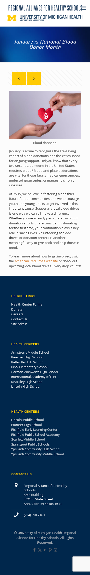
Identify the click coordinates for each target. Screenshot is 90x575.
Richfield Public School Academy (35, 434)
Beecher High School (26, 357)
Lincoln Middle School (27, 419)
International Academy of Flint (33, 376)
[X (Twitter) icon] (40, 549)
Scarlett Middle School (28, 439)
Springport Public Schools (30, 444)
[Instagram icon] (56, 549)
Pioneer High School (26, 424)
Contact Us (19, 319)
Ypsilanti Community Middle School (37, 454)
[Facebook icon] (34, 549)
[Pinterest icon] (50, 549)
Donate (16, 309)
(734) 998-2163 (34, 515)
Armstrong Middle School (30, 352)
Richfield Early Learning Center (34, 429)
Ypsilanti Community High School (35, 449)
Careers (17, 314)
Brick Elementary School (29, 367)
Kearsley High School (27, 381)
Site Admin (19, 324)
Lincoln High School (25, 386)
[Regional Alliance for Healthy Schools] (45, 7)
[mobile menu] (83, 7)
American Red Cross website (36, 261)
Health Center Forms (26, 304)
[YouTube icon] (45, 549)
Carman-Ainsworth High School (34, 372)
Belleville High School (27, 362)
